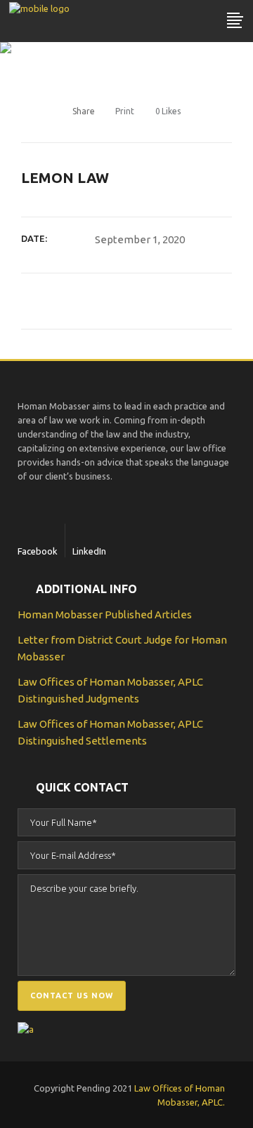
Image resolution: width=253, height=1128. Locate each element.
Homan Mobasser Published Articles (105, 614)
